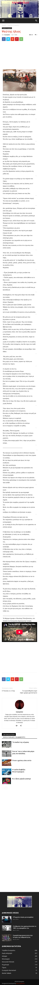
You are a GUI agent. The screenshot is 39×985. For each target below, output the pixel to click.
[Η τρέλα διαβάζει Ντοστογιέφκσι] (6, 772)
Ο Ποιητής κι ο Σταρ (8, 691)
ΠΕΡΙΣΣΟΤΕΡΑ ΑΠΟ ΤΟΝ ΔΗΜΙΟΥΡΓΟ (14, 737)
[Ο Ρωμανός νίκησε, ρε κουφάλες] (6, 919)
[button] (36, 20)
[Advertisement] (19, 55)
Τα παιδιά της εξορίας (20, 742)
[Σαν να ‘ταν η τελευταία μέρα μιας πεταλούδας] (6, 753)
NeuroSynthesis (20, 983)
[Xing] (21, 726)
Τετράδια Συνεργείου (13, 25)
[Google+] (17, 726)
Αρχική (4, 25)
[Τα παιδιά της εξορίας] (6, 744)
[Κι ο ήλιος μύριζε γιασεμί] (6, 781)
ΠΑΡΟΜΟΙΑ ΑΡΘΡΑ (9, 734)
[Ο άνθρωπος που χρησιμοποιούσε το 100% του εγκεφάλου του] (6, 928)
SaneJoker (7, 34)
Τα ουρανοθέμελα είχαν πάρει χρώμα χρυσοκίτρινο (28, 692)
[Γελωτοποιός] (19, 9)
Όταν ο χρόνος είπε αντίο (21, 760)
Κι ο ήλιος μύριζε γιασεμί (21, 779)
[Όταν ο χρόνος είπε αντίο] (6, 762)
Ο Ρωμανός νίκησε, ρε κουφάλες (23, 917)
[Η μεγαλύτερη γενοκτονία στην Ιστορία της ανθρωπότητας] (6, 937)
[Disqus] (19, 816)
